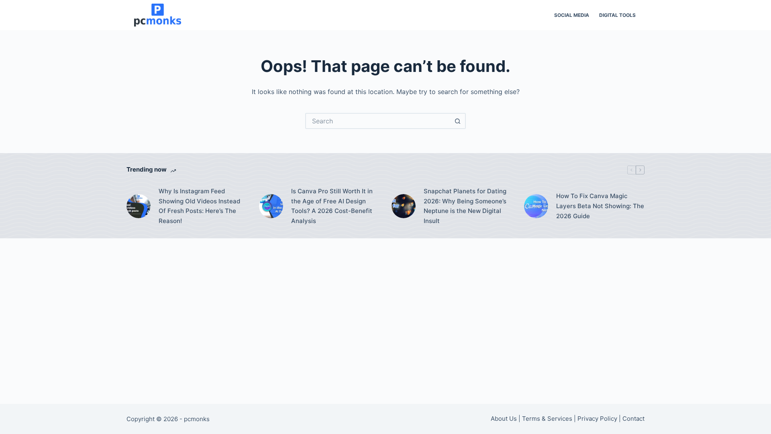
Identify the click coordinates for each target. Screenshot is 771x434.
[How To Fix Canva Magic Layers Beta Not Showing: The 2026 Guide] (536, 206)
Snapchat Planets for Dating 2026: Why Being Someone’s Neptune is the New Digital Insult (465, 206)
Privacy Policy (597, 418)
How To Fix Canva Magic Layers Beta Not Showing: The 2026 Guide (600, 206)
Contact (633, 418)
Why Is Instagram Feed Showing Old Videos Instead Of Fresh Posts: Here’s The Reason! (199, 206)
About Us (504, 418)
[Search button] (458, 121)
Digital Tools (617, 15)
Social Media (571, 15)
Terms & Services (547, 418)
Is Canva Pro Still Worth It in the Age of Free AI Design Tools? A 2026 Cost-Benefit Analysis (332, 206)
